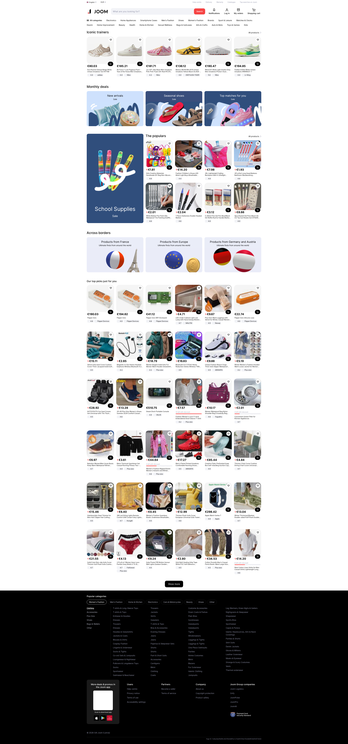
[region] (174, 57)
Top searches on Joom (248, 2)
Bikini (153, 667)
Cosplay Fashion (120, 643)
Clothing (90, 608)
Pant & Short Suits (159, 655)
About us (200, 689)
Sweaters (155, 620)
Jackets (154, 612)
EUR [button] (102, 2)
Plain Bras (192, 616)
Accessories (92, 612)
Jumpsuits (192, 675)
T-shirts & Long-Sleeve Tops (125, 608)
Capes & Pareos (233, 628)
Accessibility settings (136, 702)
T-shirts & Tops (119, 612)
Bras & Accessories (159, 628)
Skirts (153, 616)
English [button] (92, 2)
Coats (153, 675)
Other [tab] (212, 602)
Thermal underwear (234, 670)
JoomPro (234, 702)
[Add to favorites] (111, 40)
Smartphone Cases (148, 20)
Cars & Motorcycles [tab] (172, 602)
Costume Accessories (197, 608)
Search (199, 11)
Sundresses (193, 620)
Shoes (181, 20)
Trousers (117, 624)
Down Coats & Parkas (197, 612)
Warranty (219, 2)
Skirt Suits (230, 642)
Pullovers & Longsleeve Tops (125, 663)
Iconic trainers (98, 32)
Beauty (122, 25)
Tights (191, 632)
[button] (96, 718)
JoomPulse (235, 698)
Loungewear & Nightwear (124, 659)
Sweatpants (193, 624)
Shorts (153, 647)
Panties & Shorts (233, 638)
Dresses (116, 620)
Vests (228, 666)
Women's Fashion (195, 20)
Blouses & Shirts (120, 640)
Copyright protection (205, 693)
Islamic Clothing (195, 671)
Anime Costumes (195, 655)
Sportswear (118, 671)
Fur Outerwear (194, 667)
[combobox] (152, 11)
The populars (156, 136)
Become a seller (168, 689)
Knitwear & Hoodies (121, 616)
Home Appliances (128, 20)
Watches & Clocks (244, 20)
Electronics (111, 20)
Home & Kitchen (146, 25)
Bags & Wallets (93, 624)
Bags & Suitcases (184, 25)
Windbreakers (194, 636)
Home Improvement (105, 25)
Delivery (209, 2)
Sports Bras (231, 620)
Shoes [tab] (201, 602)
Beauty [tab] (189, 602)
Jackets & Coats (120, 636)
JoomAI (233, 706)
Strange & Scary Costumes (238, 662)
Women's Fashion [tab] (96, 602)
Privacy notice (133, 693)
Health (132, 25)
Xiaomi (90, 25)
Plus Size (91, 616)
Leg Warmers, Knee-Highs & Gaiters (241, 608)
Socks (115, 667)
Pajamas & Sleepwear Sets (162, 643)
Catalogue (231, 2)
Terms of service (168, 693)
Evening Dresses (158, 632)
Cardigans (155, 663)
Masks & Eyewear (233, 658)
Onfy (232, 693)
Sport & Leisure (225, 20)
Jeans (153, 636)
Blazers (191, 663)
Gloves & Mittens (233, 650)
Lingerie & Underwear (122, 647)
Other (89, 628)
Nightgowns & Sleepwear (237, 612)
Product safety (202, 698)
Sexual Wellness (165, 25)
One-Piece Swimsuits (197, 647)
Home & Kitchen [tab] (135, 602)
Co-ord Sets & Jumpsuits (124, 655)
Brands (211, 20)
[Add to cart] (111, 63)
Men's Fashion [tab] (116, 602)
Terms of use (132, 698)
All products (253, 33)
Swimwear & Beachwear (123, 675)
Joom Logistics (236, 689)
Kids (246, 25)
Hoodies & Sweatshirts (123, 632)
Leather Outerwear (234, 654)
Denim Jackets (232, 646)
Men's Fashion (167, 20)
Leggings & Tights (196, 640)
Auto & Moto (217, 25)
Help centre (196, 2)
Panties (191, 651)
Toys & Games (233, 25)
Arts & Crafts (201, 25)
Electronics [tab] (153, 602)
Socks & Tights (119, 651)
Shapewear (231, 616)
